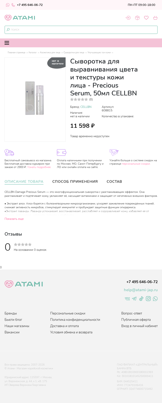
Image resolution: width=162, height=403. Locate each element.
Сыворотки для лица (74, 52)
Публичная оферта (136, 319)
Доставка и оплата (64, 326)
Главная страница (16, 52)
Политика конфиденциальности (75, 319)
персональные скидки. (136, 164)
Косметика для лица (50, 52)
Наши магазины (17, 326)
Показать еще (14, 219)
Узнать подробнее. (39, 167)
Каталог (33, 52)
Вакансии (12, 332)
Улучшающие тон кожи (99, 52)
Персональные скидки (67, 313)
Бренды (11, 313)
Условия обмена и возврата (71, 332)
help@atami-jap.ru (141, 290)
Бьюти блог (13, 319)
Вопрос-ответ (131, 313)
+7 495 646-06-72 (30, 5)
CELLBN (85, 107)
